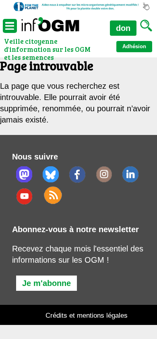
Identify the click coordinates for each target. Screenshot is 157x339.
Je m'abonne (46, 283)
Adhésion (134, 46)
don (123, 28)
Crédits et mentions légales (86, 315)
